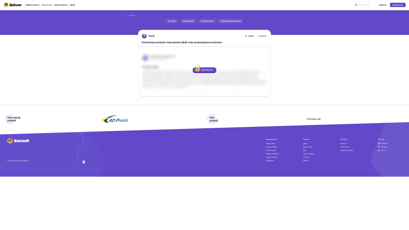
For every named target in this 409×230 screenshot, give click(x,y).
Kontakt (306, 160)
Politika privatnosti (272, 154)
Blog (304, 150)
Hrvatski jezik (188, 21)
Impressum (270, 160)
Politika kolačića (271, 157)
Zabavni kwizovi (309, 154)
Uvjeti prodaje (271, 150)
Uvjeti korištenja (271, 147)
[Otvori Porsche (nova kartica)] (313, 119)
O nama (306, 157)
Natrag (132, 15)
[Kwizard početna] (12, 4)
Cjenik (305, 143)
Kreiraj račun (345, 147)
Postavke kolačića (347, 150)
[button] (33, 4)
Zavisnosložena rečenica (231, 21)
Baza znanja (307, 147)
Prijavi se (344, 143)
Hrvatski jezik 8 (207, 21)
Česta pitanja (270, 143)
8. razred (171, 21)
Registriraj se (397, 5)
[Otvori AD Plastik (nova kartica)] (115, 119)
